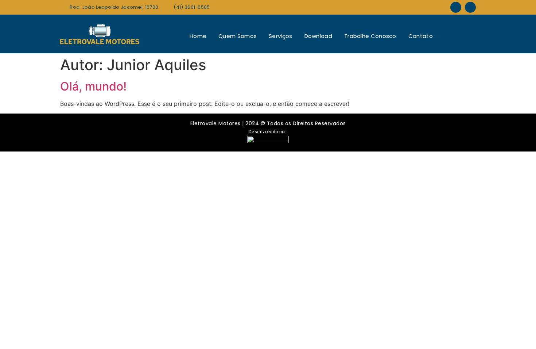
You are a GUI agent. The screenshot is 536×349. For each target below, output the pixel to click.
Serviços (280, 36)
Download (318, 36)
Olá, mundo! (93, 86)
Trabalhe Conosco (370, 36)
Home (198, 36)
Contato (420, 36)
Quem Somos (237, 36)
